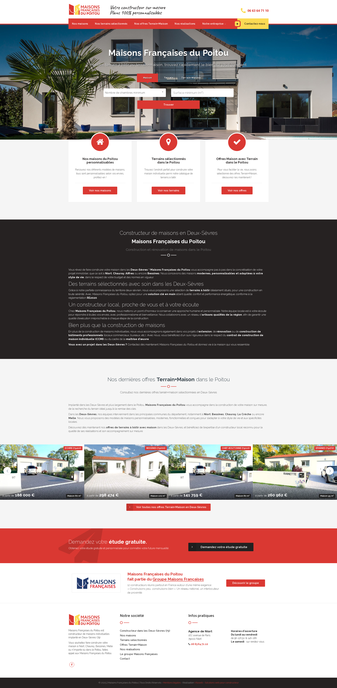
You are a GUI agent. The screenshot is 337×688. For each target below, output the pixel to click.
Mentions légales (172, 682)
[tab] (147, 78)
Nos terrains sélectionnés (111, 23)
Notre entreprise (212, 23)
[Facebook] (71, 664)
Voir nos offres (237, 190)
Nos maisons (80, 23)
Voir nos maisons (100, 190)
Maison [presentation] (147, 77)
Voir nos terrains (168, 190)
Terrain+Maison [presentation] (190, 77)
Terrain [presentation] (168, 77)
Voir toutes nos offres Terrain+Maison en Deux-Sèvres (171, 507)
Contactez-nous (254, 23)
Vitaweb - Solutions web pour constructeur (216, 682)
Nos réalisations (185, 23)
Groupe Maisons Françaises (178, 579)
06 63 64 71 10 (258, 10)
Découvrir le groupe (245, 583)
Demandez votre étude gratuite (224, 547)
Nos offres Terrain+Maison (151, 23)
